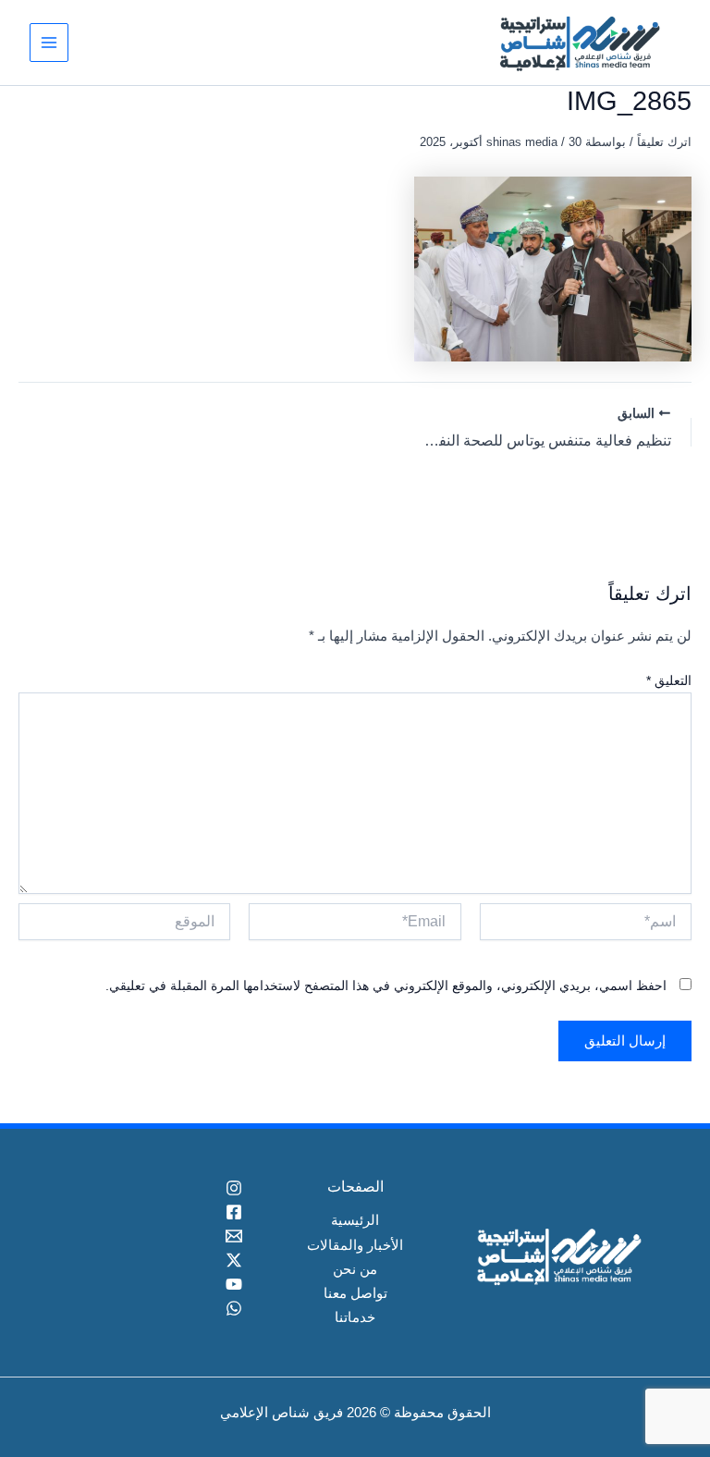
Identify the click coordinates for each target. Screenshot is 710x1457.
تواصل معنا (355, 1293)
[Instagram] (152, 1188)
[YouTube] (152, 1284)
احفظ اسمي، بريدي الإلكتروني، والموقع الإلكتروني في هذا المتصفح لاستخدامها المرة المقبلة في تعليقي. (386, 985)
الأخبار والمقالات (355, 1245)
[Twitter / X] (152, 1260)
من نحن (355, 1269)
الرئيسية (355, 1220)
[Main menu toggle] (49, 42)
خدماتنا (355, 1317)
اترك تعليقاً (664, 142)
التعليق (669, 680)
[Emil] (152, 1236)
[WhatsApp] (152, 1308)
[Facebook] (152, 1212)
